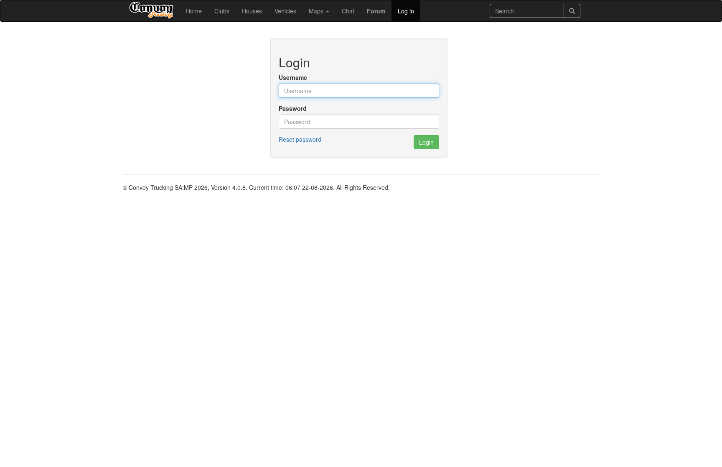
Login (426, 142)
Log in (406, 11)
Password (293, 108)
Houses (252, 11)
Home (194, 11)
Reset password (300, 139)
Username (293, 77)
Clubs (221, 11)
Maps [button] (317, 11)
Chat (348, 11)
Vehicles (285, 11)
